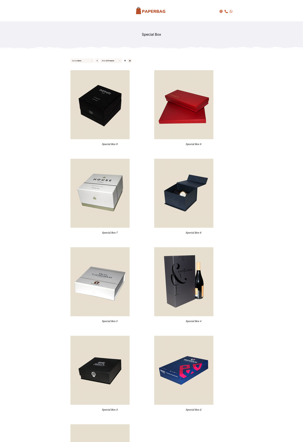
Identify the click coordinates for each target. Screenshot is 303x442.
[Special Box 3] (100, 337)
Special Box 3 (109, 409)
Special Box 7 (109, 232)
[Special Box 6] (183, 160)
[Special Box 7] (100, 160)
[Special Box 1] (100, 426)
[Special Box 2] (183, 337)
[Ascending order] (97, 60)
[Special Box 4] (183, 249)
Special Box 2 (193, 409)
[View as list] (129, 60)
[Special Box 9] (100, 72)
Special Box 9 (110, 144)
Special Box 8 (193, 144)
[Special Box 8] (183, 72)
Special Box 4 (193, 321)
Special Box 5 (109, 321)
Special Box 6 (193, 232)
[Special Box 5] (100, 249)
